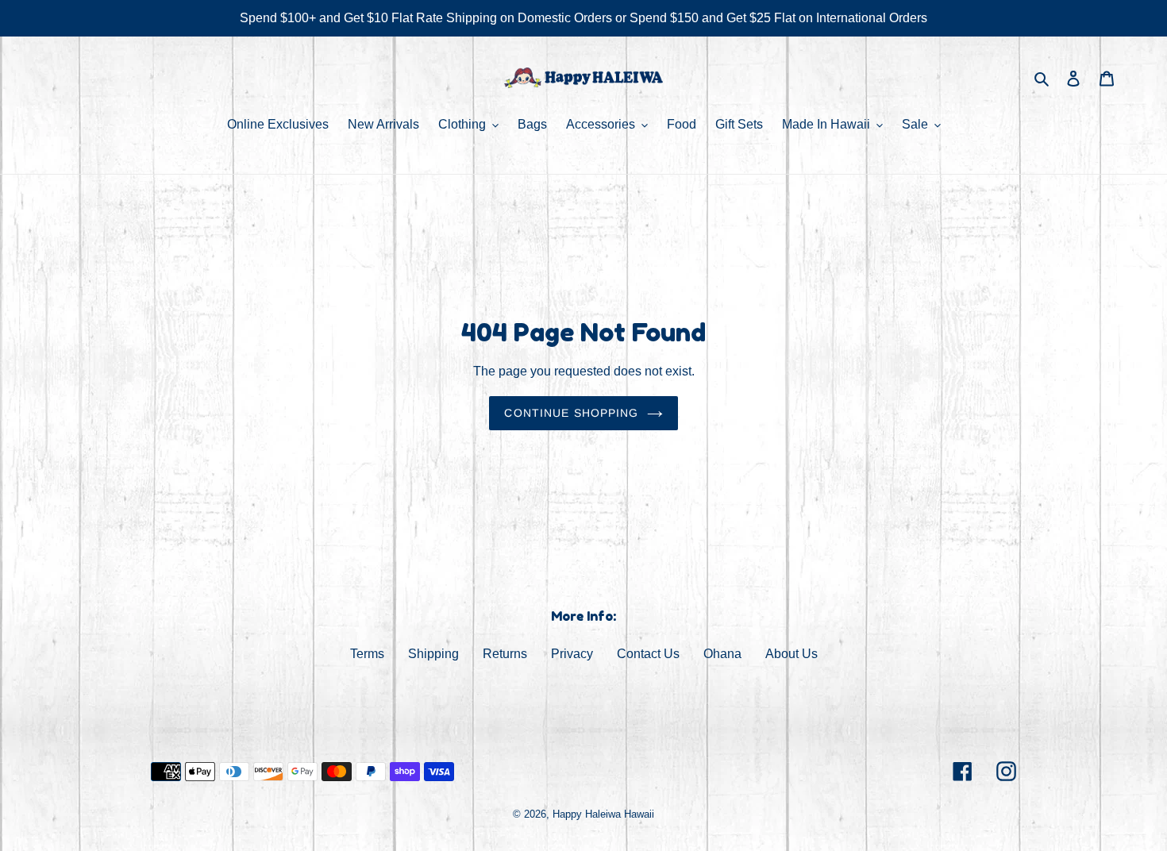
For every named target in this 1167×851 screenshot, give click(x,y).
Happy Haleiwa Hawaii (603, 814)
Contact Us (648, 653)
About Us (791, 653)
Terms (367, 653)
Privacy (572, 653)
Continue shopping (571, 412)
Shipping (433, 653)
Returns (505, 653)
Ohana (722, 653)
